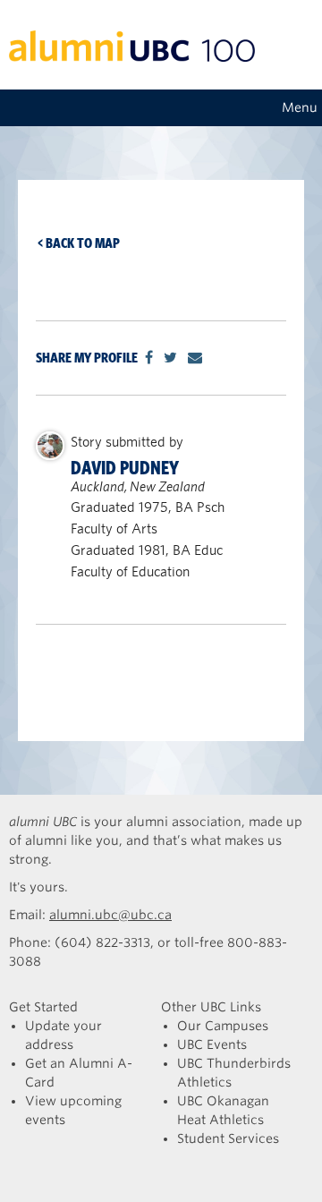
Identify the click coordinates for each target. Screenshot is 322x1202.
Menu (300, 107)
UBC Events (212, 1044)
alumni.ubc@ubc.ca (110, 915)
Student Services (228, 1138)
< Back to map (79, 242)
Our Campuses (222, 1026)
